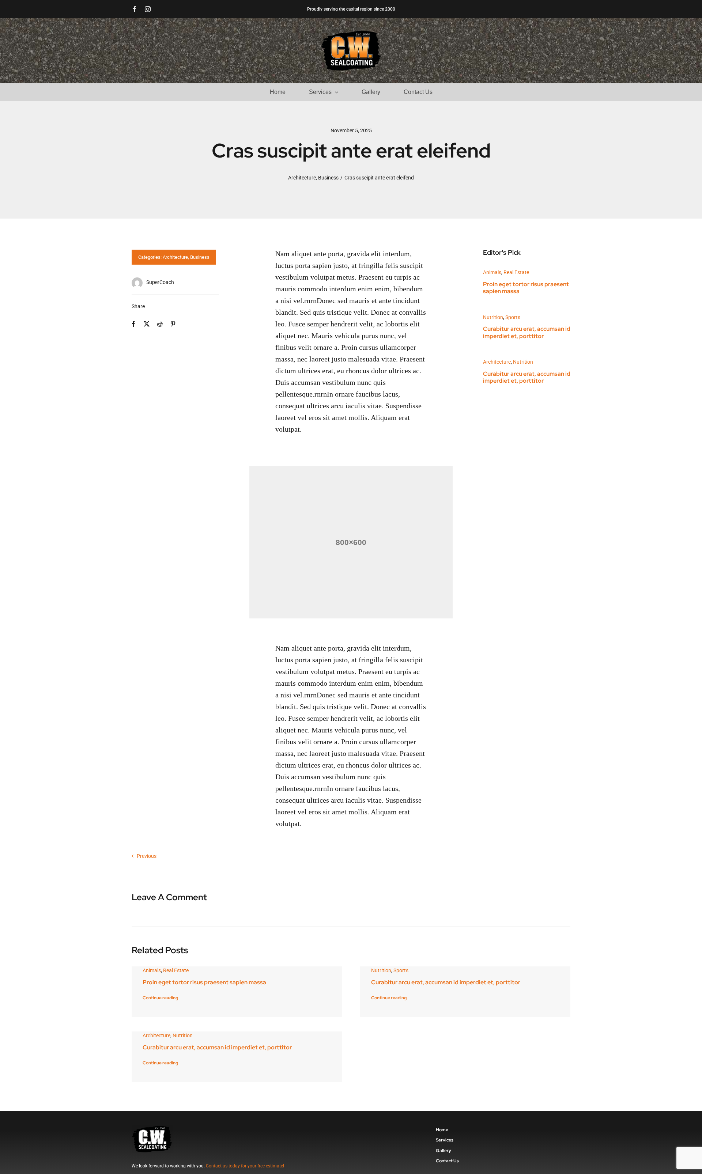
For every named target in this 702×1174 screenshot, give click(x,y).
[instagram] (148, 9)
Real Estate (516, 272)
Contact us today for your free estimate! (245, 1166)
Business (200, 257)
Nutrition (493, 317)
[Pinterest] (173, 324)
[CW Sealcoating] (351, 32)
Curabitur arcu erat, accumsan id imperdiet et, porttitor (526, 332)
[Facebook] (133, 324)
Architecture (175, 257)
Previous (146, 856)
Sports (512, 317)
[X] (146, 324)
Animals (492, 272)
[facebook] (134, 9)
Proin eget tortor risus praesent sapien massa (526, 287)
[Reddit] (159, 324)
